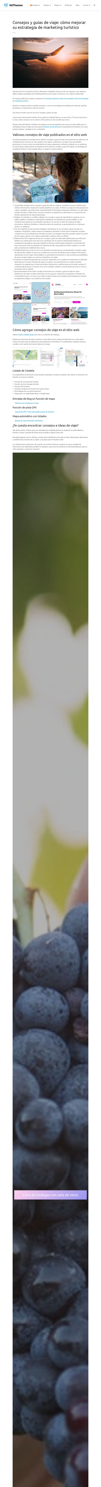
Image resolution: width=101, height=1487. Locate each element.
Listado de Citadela (23, 370)
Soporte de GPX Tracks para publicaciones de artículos (34, 412)
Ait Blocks (68, 5)
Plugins (56, 5)
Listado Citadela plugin (25, 335)
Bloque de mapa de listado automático (29, 421)
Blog (77, 5)
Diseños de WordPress (52, 127)
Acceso (85, 5)
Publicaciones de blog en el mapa (27, 403)
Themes (46, 5)
